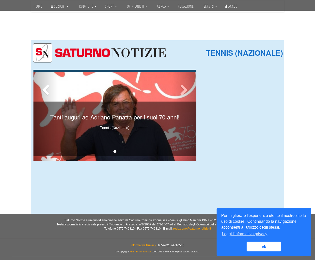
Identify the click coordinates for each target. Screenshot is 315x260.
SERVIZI (209, 6)
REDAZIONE (186, 6)
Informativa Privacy (143, 245)
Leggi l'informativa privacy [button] (244, 234)
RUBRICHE (86, 6)
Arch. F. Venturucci (140, 251)
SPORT (110, 6)
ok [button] (264, 246)
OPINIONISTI (136, 6)
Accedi (232, 6)
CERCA (162, 6)
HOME (38, 6)
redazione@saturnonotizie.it (192, 228)
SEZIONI (59, 6)
